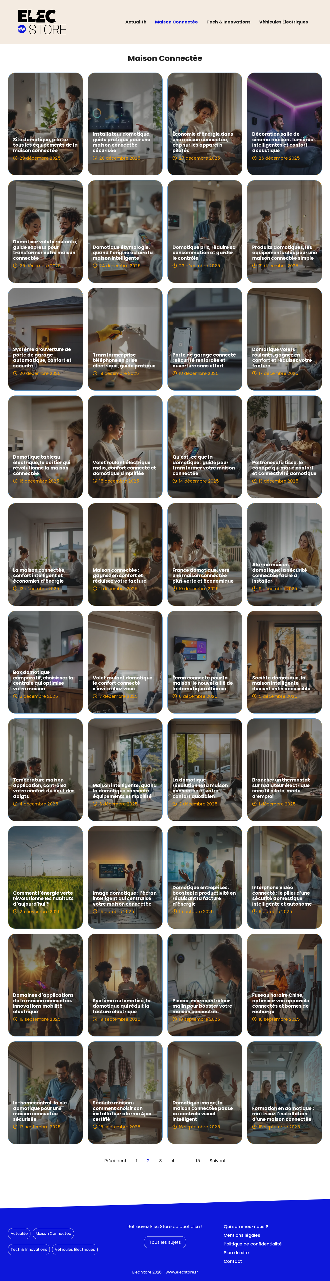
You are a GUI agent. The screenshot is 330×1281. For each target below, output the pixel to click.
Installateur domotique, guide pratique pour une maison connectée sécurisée (122, 142)
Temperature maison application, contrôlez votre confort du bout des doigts (44, 788)
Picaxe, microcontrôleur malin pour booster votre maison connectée (202, 1006)
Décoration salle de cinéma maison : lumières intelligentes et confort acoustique (282, 142)
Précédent (115, 1161)
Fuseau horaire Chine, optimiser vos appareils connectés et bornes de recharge (280, 1003)
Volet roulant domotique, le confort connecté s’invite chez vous (123, 683)
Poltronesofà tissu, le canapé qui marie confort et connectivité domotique (284, 468)
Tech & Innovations (229, 22)
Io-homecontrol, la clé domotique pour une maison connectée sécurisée (40, 1111)
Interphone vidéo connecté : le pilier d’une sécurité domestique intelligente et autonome (282, 895)
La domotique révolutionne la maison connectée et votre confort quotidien (200, 788)
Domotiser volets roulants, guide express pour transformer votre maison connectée (45, 249)
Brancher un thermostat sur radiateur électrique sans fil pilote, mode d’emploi (281, 788)
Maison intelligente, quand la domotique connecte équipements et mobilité (125, 791)
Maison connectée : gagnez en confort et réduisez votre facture (119, 576)
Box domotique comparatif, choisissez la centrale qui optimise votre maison (43, 680)
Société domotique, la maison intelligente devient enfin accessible (281, 683)
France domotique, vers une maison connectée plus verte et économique (203, 576)
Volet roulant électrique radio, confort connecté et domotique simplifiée (124, 468)
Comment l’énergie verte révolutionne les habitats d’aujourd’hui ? (43, 899)
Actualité (135, 22)
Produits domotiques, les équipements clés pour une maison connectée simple (284, 253)
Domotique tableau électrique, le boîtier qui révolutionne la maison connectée (41, 465)
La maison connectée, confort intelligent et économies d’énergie (39, 576)
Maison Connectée (176, 22)
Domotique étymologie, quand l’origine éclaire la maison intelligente (123, 253)
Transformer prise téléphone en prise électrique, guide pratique (124, 360)
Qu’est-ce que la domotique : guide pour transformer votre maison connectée (203, 465)
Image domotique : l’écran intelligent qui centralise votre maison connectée (125, 899)
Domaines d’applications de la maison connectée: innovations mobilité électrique (43, 1003)
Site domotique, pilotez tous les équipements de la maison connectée (45, 145)
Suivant (218, 1161)
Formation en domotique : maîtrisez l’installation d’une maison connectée (283, 1114)
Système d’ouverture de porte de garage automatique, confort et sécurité (42, 357)
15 (198, 1161)
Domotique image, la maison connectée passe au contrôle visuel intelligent (202, 1111)
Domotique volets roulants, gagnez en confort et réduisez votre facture (282, 357)
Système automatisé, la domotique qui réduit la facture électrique (122, 1006)
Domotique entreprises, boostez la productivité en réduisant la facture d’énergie (204, 895)
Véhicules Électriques (283, 22)
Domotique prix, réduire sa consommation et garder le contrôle (204, 253)
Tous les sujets (165, 1242)
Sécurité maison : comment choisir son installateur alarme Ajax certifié (122, 1111)
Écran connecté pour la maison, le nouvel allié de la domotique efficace (202, 683)
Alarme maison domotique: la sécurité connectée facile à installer (279, 572)
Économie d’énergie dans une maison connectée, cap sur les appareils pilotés (202, 142)
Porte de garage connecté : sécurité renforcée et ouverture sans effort (204, 360)
